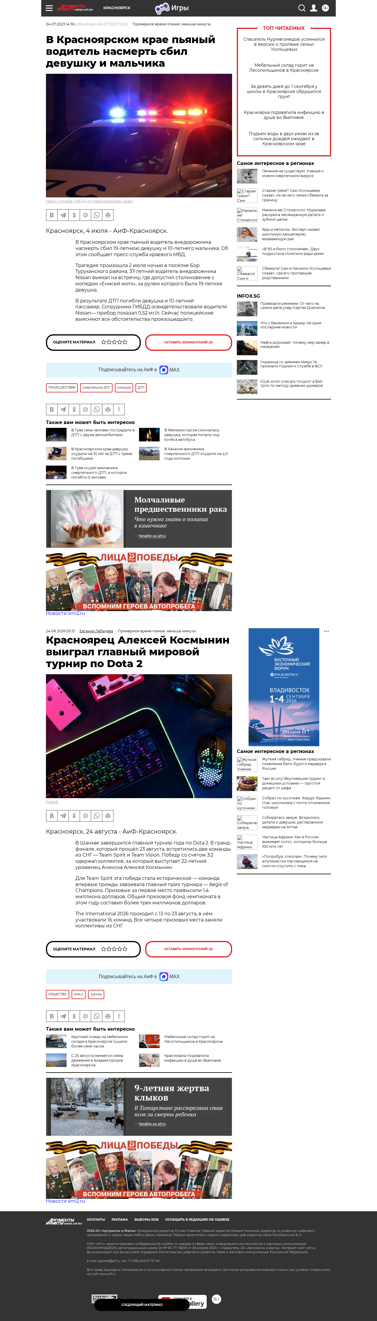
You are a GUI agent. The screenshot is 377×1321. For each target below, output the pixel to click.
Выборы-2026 (146, 1220)
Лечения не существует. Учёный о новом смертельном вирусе (293, 173)
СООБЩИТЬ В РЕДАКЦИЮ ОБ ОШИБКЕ (197, 1220)
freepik (52, 802)
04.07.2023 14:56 (60, 24)
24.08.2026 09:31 (60, 631)
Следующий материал (142, 1305)
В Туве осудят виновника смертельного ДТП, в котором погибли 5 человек (99, 472)
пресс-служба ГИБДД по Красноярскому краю (89, 201)
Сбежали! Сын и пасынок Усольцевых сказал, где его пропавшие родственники (296, 273)
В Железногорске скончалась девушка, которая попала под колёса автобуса (191, 435)
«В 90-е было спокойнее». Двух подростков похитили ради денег (293, 251)
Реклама (120, 1220)
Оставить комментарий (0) (188, 342)
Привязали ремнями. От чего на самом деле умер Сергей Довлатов (292, 306)
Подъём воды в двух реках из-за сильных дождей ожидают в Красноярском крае (284, 138)
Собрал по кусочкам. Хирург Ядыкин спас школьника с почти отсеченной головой (296, 803)
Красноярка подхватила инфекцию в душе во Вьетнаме (284, 115)
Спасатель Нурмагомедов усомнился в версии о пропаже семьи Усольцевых (284, 44)
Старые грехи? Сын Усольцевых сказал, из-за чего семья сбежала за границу (295, 195)
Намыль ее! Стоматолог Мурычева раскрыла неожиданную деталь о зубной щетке (293, 215)
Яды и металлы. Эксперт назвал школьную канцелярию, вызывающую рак (291, 234)
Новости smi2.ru (65, 613)
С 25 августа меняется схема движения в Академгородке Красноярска (97, 1060)
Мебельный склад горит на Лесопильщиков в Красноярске (284, 68)
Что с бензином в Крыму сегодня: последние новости (291, 325)
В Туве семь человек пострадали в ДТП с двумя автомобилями (103, 432)
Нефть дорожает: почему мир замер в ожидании (294, 345)
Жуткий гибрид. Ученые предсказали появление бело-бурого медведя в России (296, 764)
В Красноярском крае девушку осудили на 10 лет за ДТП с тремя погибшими (101, 454)
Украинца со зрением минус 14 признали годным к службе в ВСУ (291, 364)
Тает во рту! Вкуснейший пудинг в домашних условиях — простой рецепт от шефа (293, 783)
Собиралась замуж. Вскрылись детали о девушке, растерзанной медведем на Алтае (292, 822)
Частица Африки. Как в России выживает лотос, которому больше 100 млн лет (294, 842)
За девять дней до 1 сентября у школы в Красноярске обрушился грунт (284, 91)
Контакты (96, 1220)
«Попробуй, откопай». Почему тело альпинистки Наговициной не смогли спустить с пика (294, 861)
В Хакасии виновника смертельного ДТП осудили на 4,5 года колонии (196, 454)
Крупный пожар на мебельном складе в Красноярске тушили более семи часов (99, 1041)
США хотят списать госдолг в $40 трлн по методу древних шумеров (291, 383)
